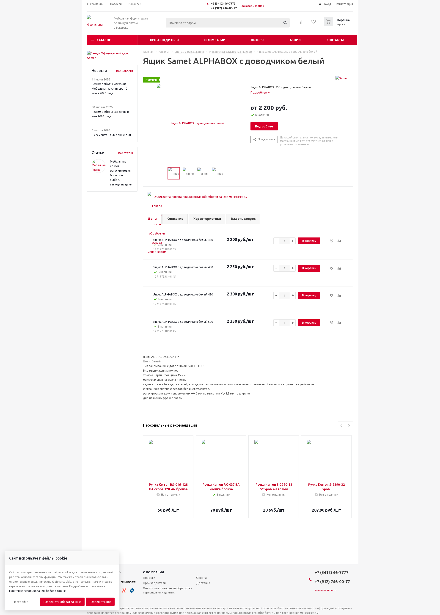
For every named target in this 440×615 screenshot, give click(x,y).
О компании (214, 39)
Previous (342, 425)
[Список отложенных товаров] (314, 23)
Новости (149, 577)
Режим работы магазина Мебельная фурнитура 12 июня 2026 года (109, 88)
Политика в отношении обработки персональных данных (167, 590)
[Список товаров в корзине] (337, 25)
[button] (20, 602)
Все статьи (125, 153)
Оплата (201, 577)
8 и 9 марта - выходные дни (111, 134)
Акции (295, 39)
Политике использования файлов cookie (37, 590)
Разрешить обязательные (62, 601)
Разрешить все (100, 601)
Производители (164, 39)
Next (349, 425)
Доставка (203, 583)
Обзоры (257, 39)
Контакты (335, 39)
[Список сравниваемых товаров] (302, 23)
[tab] (260, 92)
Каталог (103, 39)
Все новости (124, 70)
